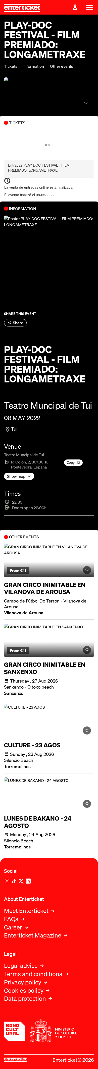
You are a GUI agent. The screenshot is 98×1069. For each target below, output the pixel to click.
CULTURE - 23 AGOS (32, 745)
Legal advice (21, 965)
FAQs (11, 919)
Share (18, 322)
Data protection (25, 998)
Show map (16, 476)
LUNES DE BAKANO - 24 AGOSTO (37, 822)
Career (13, 927)
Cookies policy (23, 990)
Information (33, 66)
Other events (61, 66)
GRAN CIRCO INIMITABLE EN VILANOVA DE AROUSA (44, 588)
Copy (71, 462)
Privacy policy (22, 982)
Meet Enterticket (26, 910)
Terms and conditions (33, 974)
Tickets (10, 66)
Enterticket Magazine (32, 935)
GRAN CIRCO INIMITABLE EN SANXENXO (44, 668)
